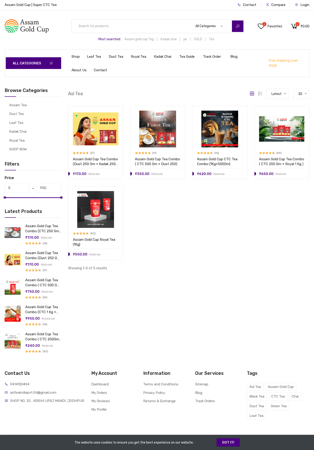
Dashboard (100, 384)
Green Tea (279, 406)
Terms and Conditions (160, 384)
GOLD (198, 39)
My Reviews (100, 401)
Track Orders (205, 401)
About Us (79, 70)
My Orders (99, 393)
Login (304, 5)
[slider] (4, 197)
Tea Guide (187, 56)
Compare (277, 5)
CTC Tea (278, 396)
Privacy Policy (154, 393)
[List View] (260, 93)
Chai (295, 396)
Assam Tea (18, 105)
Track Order (212, 56)
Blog (233, 56)
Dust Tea (116, 56)
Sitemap (201, 384)
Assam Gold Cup (281, 387)
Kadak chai (169, 39)
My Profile (99, 409)
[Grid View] (252, 93)
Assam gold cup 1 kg (139, 39)
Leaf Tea (94, 56)
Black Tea (256, 396)
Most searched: (109, 39)
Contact (249, 5)
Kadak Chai (162, 56)
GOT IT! (228, 442)
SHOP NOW (18, 149)
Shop (75, 56)
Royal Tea (138, 56)
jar (185, 39)
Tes (211, 39)
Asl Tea (255, 387)
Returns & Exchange (159, 401)
